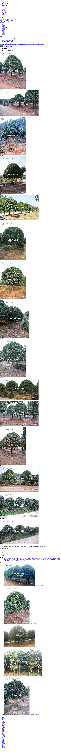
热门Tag (11, 21)
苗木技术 (3, 31)
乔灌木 (19, 44)
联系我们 (3, 34)
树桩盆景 (15, 44)
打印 (3, 555)
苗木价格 (3, 28)
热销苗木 (3, 30)
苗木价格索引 (2, 21)
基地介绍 (3, 25)
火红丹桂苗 (7, 552)
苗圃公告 (3, 717)
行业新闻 (3, 718)
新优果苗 (3, 730)
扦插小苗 (29, 44)
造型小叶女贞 (2, 20)
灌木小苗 (9, 44)
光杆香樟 (3, 4)
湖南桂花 (3, 16)
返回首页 (1, 45)
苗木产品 (3, 29)
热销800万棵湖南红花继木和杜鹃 (7, 41)
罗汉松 (3, 44)
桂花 (1, 19)
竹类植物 (39, 44)
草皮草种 (12, 44)
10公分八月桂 (32, 623)
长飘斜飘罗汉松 (5, 3)
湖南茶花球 (4, 7)
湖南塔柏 (3, 8)
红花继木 (3, 14)
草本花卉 (15, 19)
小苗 (5, 19)
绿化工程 (3, 32)
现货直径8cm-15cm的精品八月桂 (7, 40)
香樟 (3, 19)
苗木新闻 (3, 26)
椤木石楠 (3, 6)
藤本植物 (3, 729)
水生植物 (11, 20)
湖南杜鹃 (3, 15)
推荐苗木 (7, 21)
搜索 (14, 38)
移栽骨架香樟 (4, 13)
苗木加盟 (3, 33)
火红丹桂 (3, 17)
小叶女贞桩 (4, 1)
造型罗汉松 (4, 12)
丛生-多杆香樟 (4, 5)
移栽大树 (36, 44)
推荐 (3, 554)
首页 (3, 24)
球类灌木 (8, 19)
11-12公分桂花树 (32, 714)
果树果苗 (42, 44)
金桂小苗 (6, 551)
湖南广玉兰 (4, 11)
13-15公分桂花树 (37, 585)
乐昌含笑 (3, 2)
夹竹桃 (3, 10)
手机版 (1, 22)
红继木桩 (3, 9)
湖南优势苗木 (4, 27)
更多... (6, 557)
